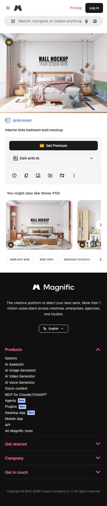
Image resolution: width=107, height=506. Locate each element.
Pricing (76, 8)
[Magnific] (53, 288)
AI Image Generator (20, 370)
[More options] (74, 175)
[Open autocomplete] (11, 21)
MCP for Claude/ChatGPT (26, 394)
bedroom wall (19, 259)
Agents (14, 400)
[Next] (100, 225)
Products (13, 349)
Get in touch (16, 472)
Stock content (16, 388)
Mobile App (14, 418)
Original (32, 42)
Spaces (11, 358)
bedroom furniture (77, 259)
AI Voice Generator (20, 382)
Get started (16, 443)
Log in (94, 8)
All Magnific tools (19, 431)
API (7, 425)
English (53, 329)
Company (14, 458)
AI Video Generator (20, 376)
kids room (47, 259)
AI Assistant (14, 364)
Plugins (15, 406)
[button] (53, 329)
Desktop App (19, 413)
